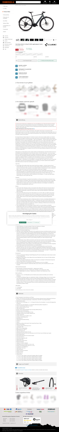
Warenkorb (54, 2)
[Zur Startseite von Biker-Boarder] (8, 2)
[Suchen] (39, 2)
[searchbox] (28, 2)
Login (50, 2)
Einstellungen (36, 222)
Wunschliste (45, 2)
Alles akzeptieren (23, 222)
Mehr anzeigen (29, 219)
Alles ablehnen (30, 222)
